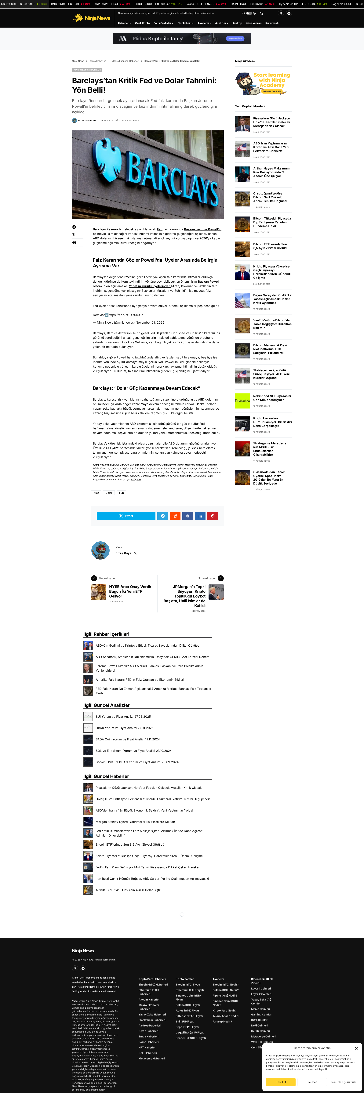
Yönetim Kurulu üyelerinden (150, 286)
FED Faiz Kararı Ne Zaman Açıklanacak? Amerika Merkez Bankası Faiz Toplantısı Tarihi (153, 691)
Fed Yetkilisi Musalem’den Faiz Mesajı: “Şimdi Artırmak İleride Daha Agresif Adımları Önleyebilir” (149, 833)
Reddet (312, 1082)
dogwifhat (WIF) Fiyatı (190, 1032)
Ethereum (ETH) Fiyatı (190, 990)
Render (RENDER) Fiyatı (191, 1038)
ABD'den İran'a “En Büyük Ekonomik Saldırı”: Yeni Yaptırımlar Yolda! (144, 810)
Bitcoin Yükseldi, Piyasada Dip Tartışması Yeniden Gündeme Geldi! (272, 222)
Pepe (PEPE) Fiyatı (187, 1027)
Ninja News (78, 61)
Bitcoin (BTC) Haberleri (153, 984)
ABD (96, 492)
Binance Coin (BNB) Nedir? (225, 1003)
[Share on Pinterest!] (77, 244)
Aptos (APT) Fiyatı (187, 1010)
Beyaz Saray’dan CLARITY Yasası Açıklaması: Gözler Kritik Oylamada (272, 299)
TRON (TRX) (252, 3)
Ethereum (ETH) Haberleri (149, 992)
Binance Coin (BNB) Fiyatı (188, 997)
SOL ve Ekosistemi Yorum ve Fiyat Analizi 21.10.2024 (134, 751)
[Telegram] (289, 13)
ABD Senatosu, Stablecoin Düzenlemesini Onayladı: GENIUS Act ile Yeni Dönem (152, 657)
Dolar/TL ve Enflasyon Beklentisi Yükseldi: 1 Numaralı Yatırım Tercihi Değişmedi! (153, 799)
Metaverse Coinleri (263, 1036)
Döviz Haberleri (148, 1031)
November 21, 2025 (150, 322)
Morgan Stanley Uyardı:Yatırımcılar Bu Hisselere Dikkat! (135, 822)
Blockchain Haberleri (152, 1020)
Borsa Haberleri (97, 61)
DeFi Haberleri (148, 1053)
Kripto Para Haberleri (152, 979)
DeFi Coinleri (259, 1025)
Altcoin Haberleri (149, 999)
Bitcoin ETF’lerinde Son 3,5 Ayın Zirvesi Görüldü (130, 844)
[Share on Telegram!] (162, 516)
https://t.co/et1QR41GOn (126, 315)
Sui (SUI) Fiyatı (185, 1021)
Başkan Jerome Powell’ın (202, 229)
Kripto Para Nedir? (225, 1010)
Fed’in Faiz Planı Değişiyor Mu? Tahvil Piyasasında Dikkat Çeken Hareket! (148, 867)
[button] (356, 1048)
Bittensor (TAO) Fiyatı (189, 1016)
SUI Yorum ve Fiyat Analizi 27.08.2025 (123, 716)
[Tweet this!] (77, 237)
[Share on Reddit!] (175, 516)
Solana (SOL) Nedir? (226, 990)
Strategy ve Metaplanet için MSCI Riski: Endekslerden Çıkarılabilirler (270, 448)
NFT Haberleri (147, 1047)
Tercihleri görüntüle (343, 1082)
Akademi (218, 979)
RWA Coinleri (259, 1020)
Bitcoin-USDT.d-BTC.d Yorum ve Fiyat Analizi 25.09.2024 (137, 762)
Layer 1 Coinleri (261, 988)
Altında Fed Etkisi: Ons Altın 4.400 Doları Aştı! (128, 890)
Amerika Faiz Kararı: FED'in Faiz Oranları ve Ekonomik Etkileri (140, 679)
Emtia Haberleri (148, 1036)
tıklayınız (136, 479)
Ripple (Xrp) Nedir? (225, 995)
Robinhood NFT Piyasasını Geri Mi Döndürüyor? (272, 398)
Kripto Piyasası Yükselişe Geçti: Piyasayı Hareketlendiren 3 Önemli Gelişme (149, 856)
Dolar (109, 492)
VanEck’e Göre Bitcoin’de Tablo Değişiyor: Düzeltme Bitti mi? (272, 324)
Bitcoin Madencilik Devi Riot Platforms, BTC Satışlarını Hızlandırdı (270, 349)
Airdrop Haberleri (150, 1025)
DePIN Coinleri (260, 1031)
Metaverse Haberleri (152, 1058)
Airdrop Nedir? (222, 1021)
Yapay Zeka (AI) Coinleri (261, 1001)
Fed (159, 229)
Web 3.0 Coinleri (262, 1042)
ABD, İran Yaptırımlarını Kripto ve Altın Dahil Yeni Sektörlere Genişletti (271, 147)
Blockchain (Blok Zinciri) (262, 981)
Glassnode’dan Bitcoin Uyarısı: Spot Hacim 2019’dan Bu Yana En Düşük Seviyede (269, 477)
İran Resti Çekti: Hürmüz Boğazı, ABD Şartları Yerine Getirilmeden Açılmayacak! (152, 879)
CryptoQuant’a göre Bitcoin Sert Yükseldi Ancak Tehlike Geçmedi (270, 197)
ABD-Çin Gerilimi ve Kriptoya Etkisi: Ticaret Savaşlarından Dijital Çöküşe (147, 645)
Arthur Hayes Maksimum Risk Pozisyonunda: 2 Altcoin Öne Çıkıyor (271, 172)
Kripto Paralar (185, 979)
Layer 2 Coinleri (261, 994)
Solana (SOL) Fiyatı (188, 1005)
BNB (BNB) (71, 3)
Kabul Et (281, 1082)
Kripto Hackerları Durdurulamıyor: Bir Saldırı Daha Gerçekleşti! (272, 422)
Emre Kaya (123, 553)
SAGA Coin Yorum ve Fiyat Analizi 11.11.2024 (128, 739)
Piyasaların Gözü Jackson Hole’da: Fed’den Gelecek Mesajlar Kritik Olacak (149, 788)
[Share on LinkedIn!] (200, 516)
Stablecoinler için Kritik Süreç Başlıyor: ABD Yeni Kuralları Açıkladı (271, 374)
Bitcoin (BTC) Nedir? (226, 984)
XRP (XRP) (112, 3)
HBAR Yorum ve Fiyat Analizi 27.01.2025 (125, 728)
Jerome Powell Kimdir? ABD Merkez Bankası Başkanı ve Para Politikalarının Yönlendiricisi (149, 668)
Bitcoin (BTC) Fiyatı (188, 984)
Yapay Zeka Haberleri (152, 1014)
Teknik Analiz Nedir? (226, 1016)
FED (121, 492)
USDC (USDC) (158, 3)
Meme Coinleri (260, 1009)
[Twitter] (281, 13)
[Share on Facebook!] (77, 229)
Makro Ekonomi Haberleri (125, 61)
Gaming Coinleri (261, 1014)
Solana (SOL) (206, 3)
